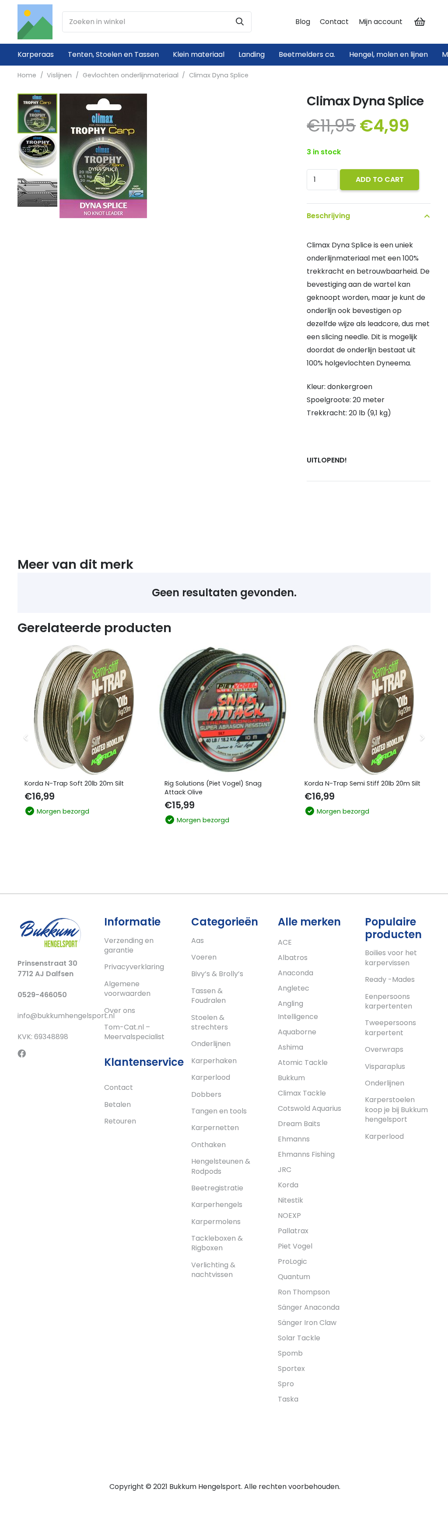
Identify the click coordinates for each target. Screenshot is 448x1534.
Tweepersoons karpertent (390, 1027)
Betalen (117, 1104)
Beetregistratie (217, 1188)
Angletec (293, 988)
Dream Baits (299, 1124)
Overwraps (384, 1049)
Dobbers (206, 1094)
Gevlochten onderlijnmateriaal (130, 75)
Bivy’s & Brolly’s (217, 974)
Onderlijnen (211, 1044)
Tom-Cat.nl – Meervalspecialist (134, 1032)
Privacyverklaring (134, 967)
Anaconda (295, 973)
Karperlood (210, 1077)
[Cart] (420, 21)
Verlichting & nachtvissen (213, 1270)
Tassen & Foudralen (208, 995)
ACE (285, 942)
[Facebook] (22, 1053)
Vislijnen (59, 75)
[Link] (35, 21)
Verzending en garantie (129, 945)
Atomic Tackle (303, 1062)
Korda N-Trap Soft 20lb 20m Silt (74, 783)
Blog (302, 22)
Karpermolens (216, 1222)
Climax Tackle (302, 1093)
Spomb (290, 1353)
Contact (334, 22)
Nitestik (290, 1200)
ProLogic (292, 1261)
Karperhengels (216, 1205)
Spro (286, 1384)
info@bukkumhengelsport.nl (66, 1016)
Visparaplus (385, 1066)
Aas (197, 941)
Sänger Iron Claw (307, 1323)
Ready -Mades (390, 979)
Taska (288, 1399)
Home (27, 75)
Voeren (204, 957)
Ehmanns (294, 1139)
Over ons (119, 1010)
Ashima (290, 1047)
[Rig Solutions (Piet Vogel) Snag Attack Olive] (224, 709)
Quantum (294, 1277)
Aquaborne (297, 1032)
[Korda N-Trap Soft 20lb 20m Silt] (84, 709)
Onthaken (208, 1145)
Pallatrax (293, 1231)
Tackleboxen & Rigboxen (217, 1243)
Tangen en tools (219, 1111)
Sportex (291, 1369)
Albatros (293, 958)
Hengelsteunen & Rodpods (220, 1166)
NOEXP (289, 1216)
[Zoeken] (240, 22)
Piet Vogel (295, 1246)
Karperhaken (214, 1061)
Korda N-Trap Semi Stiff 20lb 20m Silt (362, 783)
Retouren (120, 1121)
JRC (284, 1170)
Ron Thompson (304, 1292)
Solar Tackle (299, 1338)
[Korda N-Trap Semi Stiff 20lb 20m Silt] (364, 709)
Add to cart (380, 179)
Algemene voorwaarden (127, 988)
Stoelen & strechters (209, 1022)
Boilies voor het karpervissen (391, 957)
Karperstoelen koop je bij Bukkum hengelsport (396, 1109)
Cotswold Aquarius (309, 1108)
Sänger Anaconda (309, 1307)
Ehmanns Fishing (306, 1154)
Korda (288, 1185)
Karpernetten (215, 1128)
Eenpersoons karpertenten (388, 1001)
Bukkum (291, 1078)
